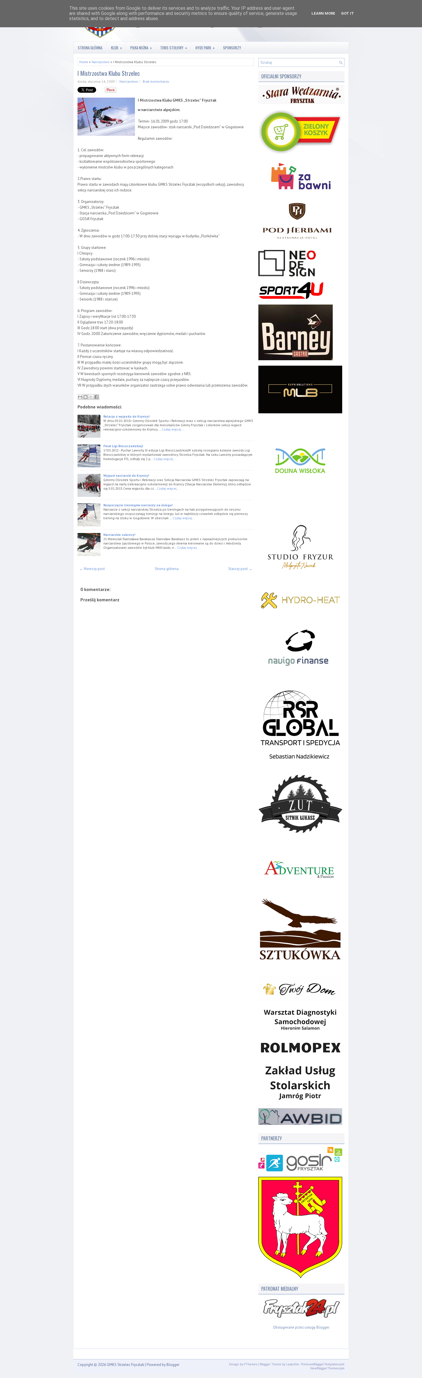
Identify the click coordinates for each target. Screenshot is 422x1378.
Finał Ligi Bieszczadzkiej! (123, 446)
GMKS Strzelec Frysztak (125, 1364)
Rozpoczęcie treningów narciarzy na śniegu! (138, 505)
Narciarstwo (101, 62)
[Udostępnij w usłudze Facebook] (96, 397)
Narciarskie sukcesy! (119, 534)
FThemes (250, 1364)
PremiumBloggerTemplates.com (322, 1364)
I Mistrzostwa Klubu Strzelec (109, 73)
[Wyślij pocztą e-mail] (80, 397)
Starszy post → (240, 568)
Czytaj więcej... (173, 429)
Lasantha (292, 1364)
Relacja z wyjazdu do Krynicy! (126, 416)
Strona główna (90, 48)
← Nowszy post (92, 568)
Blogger (322, 1327)
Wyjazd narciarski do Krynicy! (126, 475)
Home (83, 62)
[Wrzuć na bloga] (85, 397)
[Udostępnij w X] (91, 397)
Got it (347, 13)
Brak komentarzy (156, 81)
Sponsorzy (232, 48)
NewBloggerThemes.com (327, 1368)
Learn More (323, 13)
